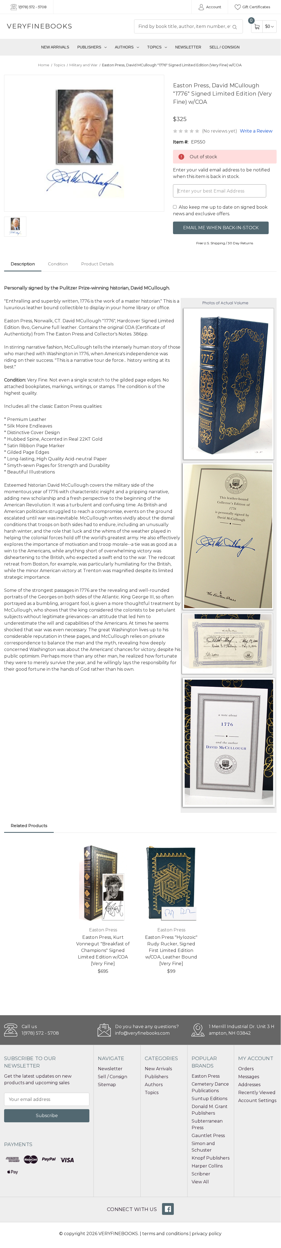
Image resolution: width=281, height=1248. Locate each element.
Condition (58, 263)
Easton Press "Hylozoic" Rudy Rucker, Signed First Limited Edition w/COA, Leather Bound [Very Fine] (171, 950)
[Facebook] (168, 1209)
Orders (246, 1068)
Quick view (125, 848)
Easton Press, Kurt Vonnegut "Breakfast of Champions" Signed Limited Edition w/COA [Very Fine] (103, 950)
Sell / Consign (224, 47)
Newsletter (188, 47)
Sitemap (107, 1084)
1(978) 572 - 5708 (32, 7)
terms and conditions (165, 1233)
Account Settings (257, 1100)
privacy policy (207, 1233)
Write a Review (256, 131)
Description (23, 263)
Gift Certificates (256, 7)
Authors (124, 47)
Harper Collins (207, 1166)
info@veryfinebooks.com (142, 1033)
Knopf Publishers (210, 1158)
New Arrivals (55, 47)
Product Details (97, 263)
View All (200, 1181)
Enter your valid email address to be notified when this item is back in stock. (221, 173)
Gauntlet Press (208, 1135)
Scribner (201, 1174)
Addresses (249, 1084)
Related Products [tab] (29, 825)
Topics (154, 47)
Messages (248, 1076)
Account (213, 7)
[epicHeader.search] (234, 27)
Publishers (89, 47)
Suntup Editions (209, 1098)
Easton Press (206, 1076)
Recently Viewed (257, 1092)
